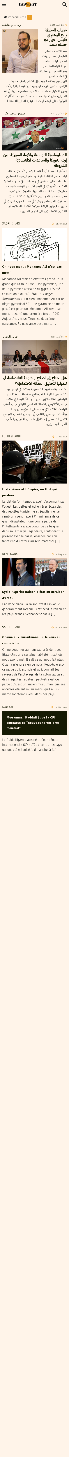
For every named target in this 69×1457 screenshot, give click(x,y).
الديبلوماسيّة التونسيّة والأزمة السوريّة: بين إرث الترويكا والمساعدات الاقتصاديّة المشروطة (35, 160)
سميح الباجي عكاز (13, 113)
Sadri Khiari (11, 223)
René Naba (10, 554)
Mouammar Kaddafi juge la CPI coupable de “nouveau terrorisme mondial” (33, 723)
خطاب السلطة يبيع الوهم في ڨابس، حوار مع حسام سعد (55, 37)
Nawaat (7, 707)
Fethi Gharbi (11, 436)
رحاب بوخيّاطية (11, 25)
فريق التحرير (10, 336)
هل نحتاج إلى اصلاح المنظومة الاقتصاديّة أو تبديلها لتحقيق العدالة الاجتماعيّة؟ (35, 380)
